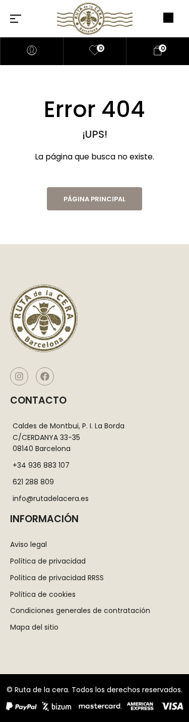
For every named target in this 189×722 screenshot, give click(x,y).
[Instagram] (19, 376)
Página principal (94, 199)
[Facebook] (45, 376)
